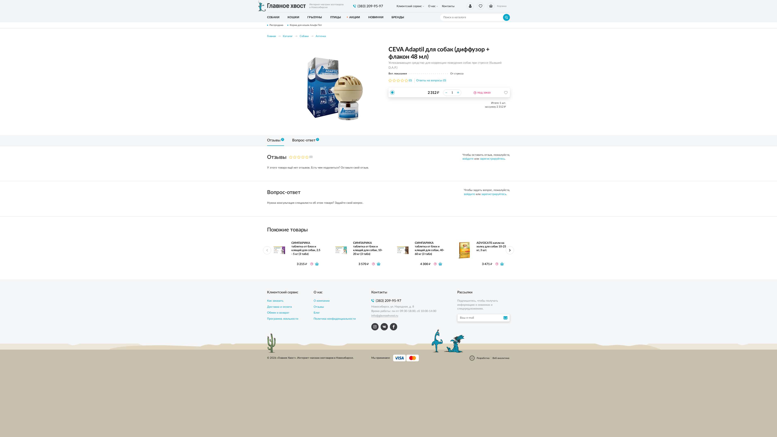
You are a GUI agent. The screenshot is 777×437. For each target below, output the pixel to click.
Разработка (483, 358)
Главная (271, 36)
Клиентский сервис (409, 6)
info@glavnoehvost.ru (384, 315)
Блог (317, 312)
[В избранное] (506, 92)
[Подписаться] (506, 318)
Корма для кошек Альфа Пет (306, 25)
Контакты (448, 6)
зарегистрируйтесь (492, 158)
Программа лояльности (282, 318)
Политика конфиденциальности (335, 318)
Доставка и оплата (279, 306)
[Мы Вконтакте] (384, 326)
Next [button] (510, 250)
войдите (468, 158)
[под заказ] (317, 263)
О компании (322, 300)
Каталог (288, 36)
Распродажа (276, 25)
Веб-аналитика (501, 358)
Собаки (304, 36)
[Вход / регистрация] (470, 6)
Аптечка (321, 36)
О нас (432, 6)
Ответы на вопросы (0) (431, 80)
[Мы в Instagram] (375, 326)
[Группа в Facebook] (393, 326)
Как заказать (275, 300)
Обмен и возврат (278, 312)
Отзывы (319, 306)
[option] (334, 87)
